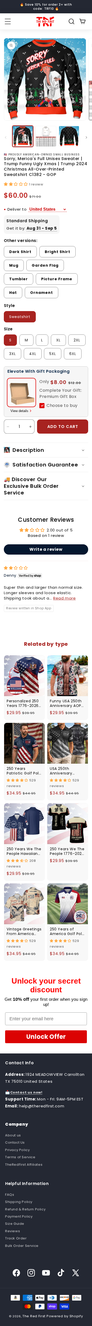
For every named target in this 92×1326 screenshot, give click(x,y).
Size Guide (14, 1223)
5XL (52, 353)
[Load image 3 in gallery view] (69, 136)
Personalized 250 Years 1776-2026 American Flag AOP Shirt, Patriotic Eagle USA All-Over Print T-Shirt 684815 (24, 703)
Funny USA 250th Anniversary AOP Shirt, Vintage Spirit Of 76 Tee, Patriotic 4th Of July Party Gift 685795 (66, 703)
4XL (32, 353)
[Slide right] (86, 137)
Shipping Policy (18, 1201)
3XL (12, 353)
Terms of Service (20, 1157)
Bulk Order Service (22, 1245)
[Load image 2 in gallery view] (46, 136)
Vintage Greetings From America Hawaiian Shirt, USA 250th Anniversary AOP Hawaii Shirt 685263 (24, 931)
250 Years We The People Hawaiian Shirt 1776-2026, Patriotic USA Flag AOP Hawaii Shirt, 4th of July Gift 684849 (24, 851)
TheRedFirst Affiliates (23, 1164)
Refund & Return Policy (25, 1209)
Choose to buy (62, 405)
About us (13, 1135)
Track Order (16, 1238)
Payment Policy (18, 1216)
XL (58, 340)
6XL (72, 353)
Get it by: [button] (31, 228)
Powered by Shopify (65, 1316)
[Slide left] (5, 137)
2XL (77, 340)
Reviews (12, 1231)
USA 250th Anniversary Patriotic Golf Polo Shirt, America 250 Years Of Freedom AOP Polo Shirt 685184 (67, 771)
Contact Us (15, 1142)
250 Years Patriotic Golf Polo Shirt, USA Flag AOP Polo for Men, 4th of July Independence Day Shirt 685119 (24, 771)
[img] (16, 568)
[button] (7, 21)
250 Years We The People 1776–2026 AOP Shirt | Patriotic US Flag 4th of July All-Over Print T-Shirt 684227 (67, 851)
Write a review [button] (45, 549)
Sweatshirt (19, 316)
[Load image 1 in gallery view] (23, 136)
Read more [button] (64, 598)
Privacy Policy (17, 1149)
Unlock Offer (46, 1036)
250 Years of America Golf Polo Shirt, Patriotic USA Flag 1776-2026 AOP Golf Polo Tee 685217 (67, 931)
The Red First (33, 1316)
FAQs (9, 1194)
